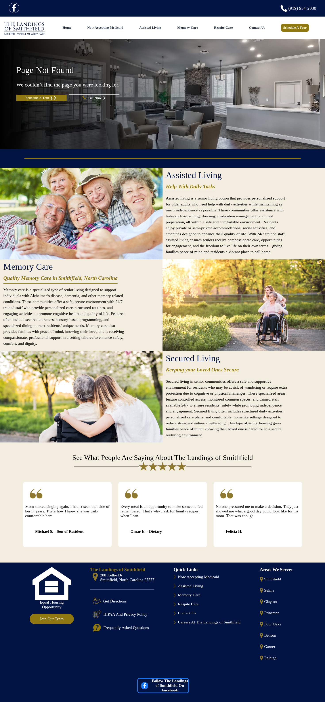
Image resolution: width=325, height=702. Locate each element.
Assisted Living (150, 27)
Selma (269, 590)
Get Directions (115, 601)
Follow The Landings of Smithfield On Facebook (170, 685)
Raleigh (270, 658)
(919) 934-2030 (302, 8)
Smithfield (272, 579)
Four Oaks (272, 624)
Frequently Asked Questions (126, 627)
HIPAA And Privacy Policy (125, 614)
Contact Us (257, 27)
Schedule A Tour (295, 27)
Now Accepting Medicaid (105, 27)
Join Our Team (52, 619)
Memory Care (187, 27)
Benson (270, 635)
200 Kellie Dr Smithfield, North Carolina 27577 (127, 577)
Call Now (95, 98)
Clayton (270, 601)
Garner (269, 646)
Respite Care (223, 27)
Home (67, 27)
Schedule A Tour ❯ (39, 98)
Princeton (271, 613)
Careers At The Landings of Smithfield (209, 622)
